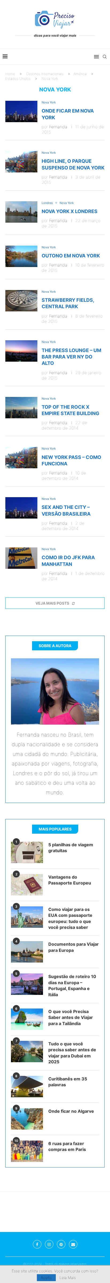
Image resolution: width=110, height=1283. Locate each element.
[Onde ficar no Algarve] (27, 1119)
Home (10, 74)
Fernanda (58, 126)
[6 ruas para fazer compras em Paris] (27, 1151)
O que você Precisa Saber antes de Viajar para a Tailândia (70, 1017)
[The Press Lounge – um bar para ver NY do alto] (21, 351)
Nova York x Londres (69, 211)
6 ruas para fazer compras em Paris (67, 1146)
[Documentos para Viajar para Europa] (27, 952)
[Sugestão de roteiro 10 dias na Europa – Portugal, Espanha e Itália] (27, 984)
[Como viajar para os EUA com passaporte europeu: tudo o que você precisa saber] (27, 917)
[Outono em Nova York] (21, 256)
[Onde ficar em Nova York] (21, 111)
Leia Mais (68, 1278)
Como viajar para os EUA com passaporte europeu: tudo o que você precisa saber (70, 918)
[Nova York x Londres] (21, 212)
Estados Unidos (17, 78)
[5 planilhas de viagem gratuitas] (27, 852)
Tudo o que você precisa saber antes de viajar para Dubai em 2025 (72, 1052)
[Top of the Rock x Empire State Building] (21, 407)
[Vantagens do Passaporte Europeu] (27, 884)
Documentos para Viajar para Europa (73, 947)
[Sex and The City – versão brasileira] (21, 508)
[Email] (73, 1244)
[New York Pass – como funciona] (21, 457)
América (80, 74)
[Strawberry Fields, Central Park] (21, 300)
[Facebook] (37, 1244)
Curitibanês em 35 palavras (67, 1081)
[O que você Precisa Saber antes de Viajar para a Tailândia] (27, 1019)
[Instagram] (49, 1244)
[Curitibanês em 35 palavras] (27, 1086)
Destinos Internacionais (44, 74)
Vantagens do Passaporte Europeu (69, 880)
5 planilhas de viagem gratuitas (70, 847)
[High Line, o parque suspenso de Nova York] (21, 161)
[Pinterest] (61, 1244)
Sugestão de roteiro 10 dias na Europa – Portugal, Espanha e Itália (72, 985)
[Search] (104, 56)
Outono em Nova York (71, 255)
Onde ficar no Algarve (71, 1111)
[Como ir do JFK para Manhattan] (21, 558)
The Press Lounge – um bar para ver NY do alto (71, 356)
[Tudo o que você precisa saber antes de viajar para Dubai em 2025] (27, 1051)
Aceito (46, 1277)
